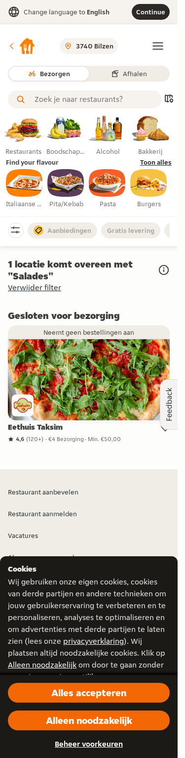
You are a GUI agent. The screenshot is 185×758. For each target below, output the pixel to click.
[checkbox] (24, 189)
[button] (22, 46)
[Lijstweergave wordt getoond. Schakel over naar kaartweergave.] (169, 99)
